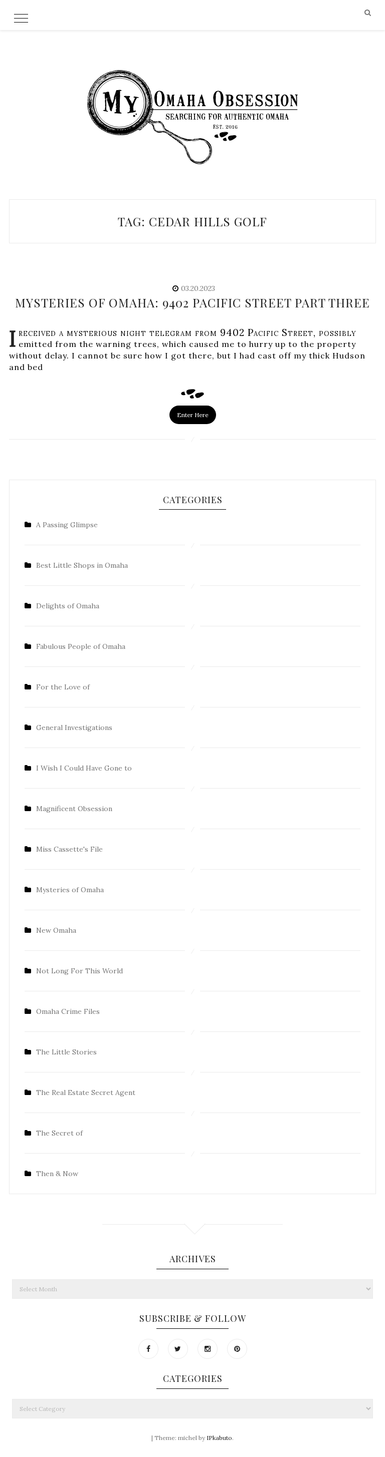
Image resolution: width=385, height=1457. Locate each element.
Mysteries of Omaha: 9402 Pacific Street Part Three (192, 302)
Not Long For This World (79, 970)
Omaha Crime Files (68, 1011)
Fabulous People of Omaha (80, 646)
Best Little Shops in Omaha (82, 565)
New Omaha (56, 930)
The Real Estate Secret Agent (85, 1092)
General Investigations (74, 727)
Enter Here (193, 415)
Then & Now (57, 1173)
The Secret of (59, 1133)
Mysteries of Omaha (70, 889)
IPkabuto (219, 1437)
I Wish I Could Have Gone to (84, 768)
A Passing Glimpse (67, 524)
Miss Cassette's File (69, 849)
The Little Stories (66, 1051)
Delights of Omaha (67, 605)
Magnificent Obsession (74, 808)
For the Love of (63, 686)
